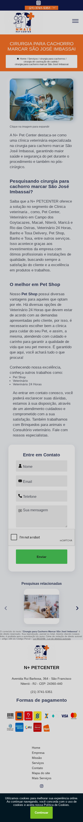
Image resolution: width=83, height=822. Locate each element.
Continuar (41, 812)
